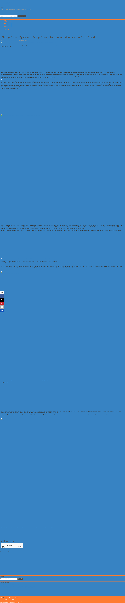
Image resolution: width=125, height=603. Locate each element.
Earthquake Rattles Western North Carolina (13, 590)
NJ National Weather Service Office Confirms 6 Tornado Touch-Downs (19, 586)
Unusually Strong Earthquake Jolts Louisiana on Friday (15, 592)
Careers (6, 597)
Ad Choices (12, 599)
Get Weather (21, 16)
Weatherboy (3, 7)
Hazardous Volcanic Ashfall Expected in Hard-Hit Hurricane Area (17, 584)
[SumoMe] (2, 310)
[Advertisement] (44, 59)
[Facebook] (2, 296)
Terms (1, 599)
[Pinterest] (2, 303)
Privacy (6, 599)
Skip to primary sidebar (8, 3)
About (1, 597)
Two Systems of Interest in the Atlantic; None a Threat (15, 594)
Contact (11, 597)
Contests (17, 597)
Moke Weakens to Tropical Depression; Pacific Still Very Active (17, 589)
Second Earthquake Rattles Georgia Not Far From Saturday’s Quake (18, 587)
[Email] (2, 307)
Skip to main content (7, 2)
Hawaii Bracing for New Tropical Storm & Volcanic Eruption (16, 593)
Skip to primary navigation (9, 0)
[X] (2, 300)
